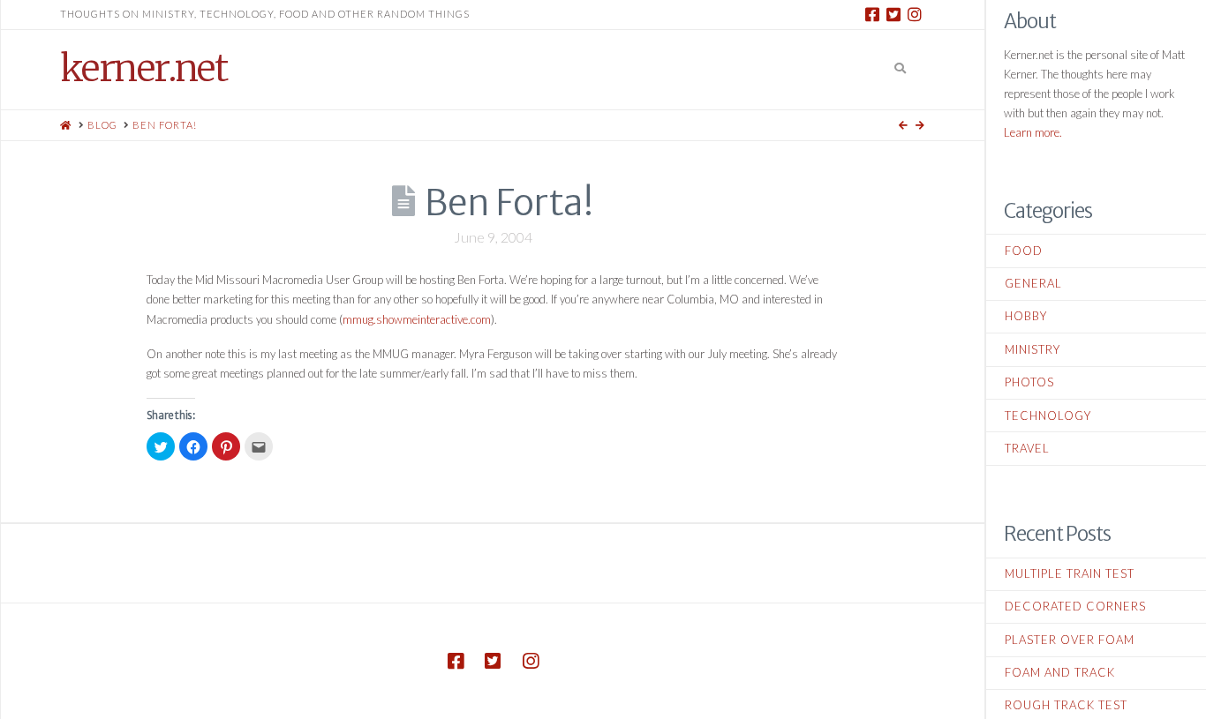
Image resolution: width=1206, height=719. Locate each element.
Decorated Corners (1075, 606)
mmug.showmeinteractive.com (417, 319)
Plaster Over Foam (1069, 640)
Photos (1029, 382)
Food (1024, 250)
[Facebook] (872, 14)
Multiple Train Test (1069, 573)
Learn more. (1033, 132)
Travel (1027, 448)
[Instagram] (914, 14)
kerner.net (143, 67)
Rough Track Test (1066, 705)
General (1033, 283)
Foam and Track (1060, 672)
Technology (1048, 415)
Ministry (1032, 349)
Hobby (1026, 316)
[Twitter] (893, 14)
